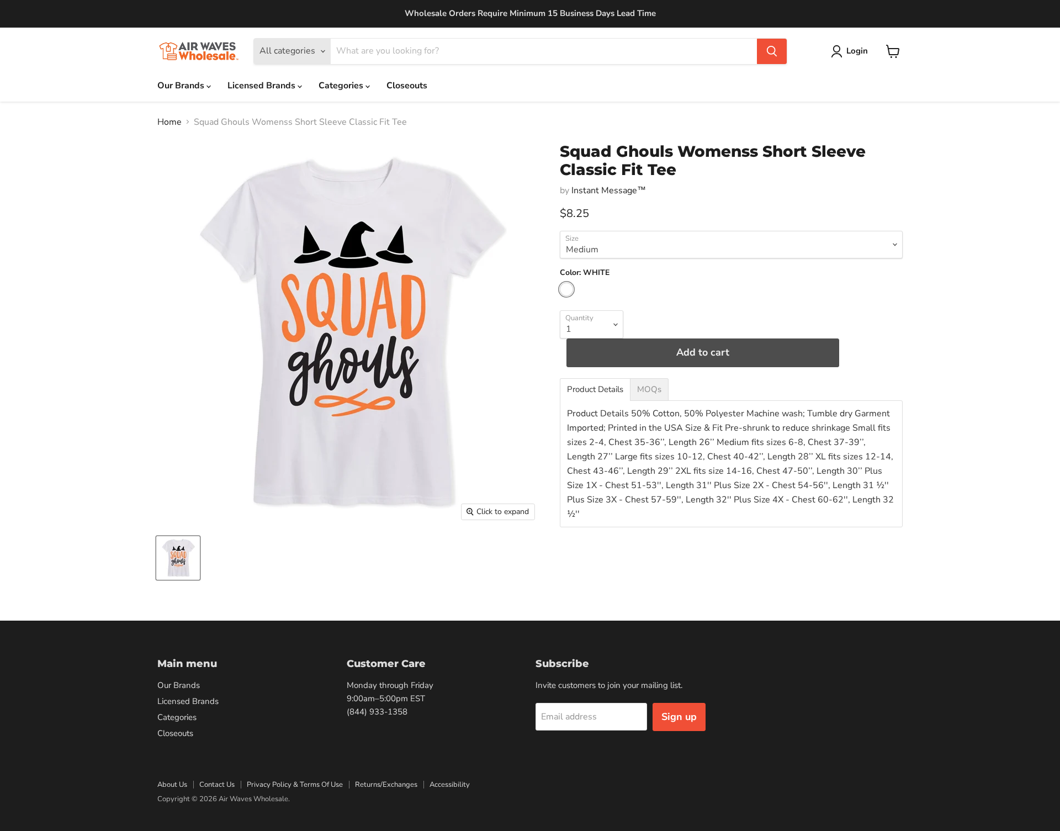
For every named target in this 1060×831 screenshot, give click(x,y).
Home (169, 122)
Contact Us (217, 785)
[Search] (772, 51)
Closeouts (406, 86)
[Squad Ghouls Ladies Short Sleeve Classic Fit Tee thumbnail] (178, 558)
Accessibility (450, 785)
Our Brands (181, 86)
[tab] (595, 389)
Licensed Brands (262, 86)
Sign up (679, 716)
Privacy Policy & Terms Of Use (295, 785)
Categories (342, 86)
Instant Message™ (608, 190)
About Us (172, 785)
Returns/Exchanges (386, 785)
